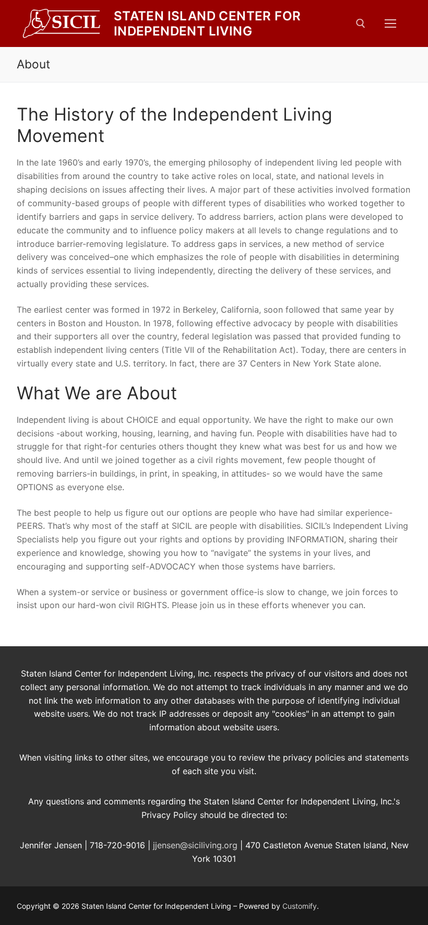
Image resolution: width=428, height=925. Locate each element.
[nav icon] (390, 23)
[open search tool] (360, 23)
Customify (299, 906)
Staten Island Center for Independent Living (207, 23)
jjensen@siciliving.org (195, 845)
